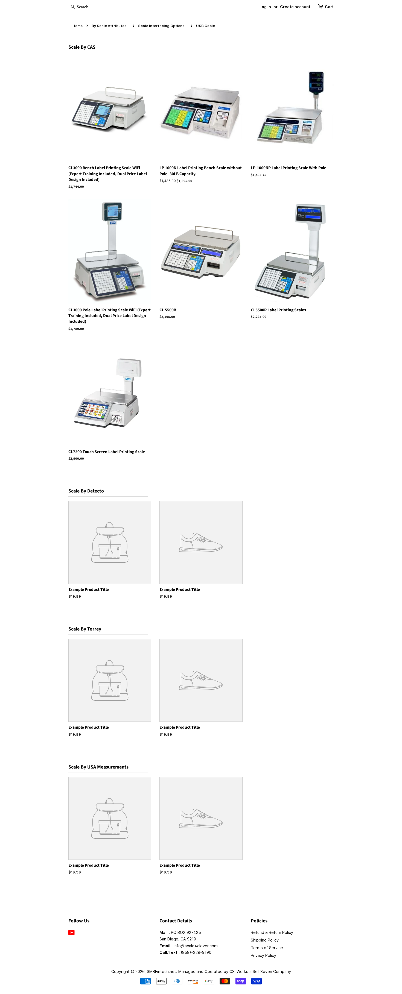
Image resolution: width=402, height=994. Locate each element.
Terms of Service (267, 947)
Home (77, 26)
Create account (295, 6)
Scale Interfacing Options (161, 26)
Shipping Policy (265, 940)
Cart (329, 6)
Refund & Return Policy (272, 932)
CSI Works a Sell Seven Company (260, 971)
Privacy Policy (263, 955)
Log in (265, 6)
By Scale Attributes (109, 26)
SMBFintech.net (161, 971)
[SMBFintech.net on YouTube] (71, 933)
